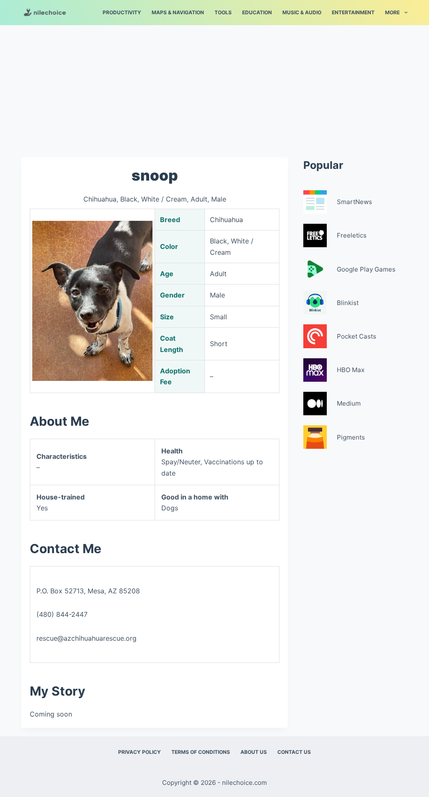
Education (257, 12)
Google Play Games (366, 269)
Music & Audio (301, 12)
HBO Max (350, 370)
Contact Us (294, 752)
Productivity (122, 12)
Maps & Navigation (178, 12)
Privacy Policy (139, 752)
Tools (223, 12)
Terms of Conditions (200, 752)
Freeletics (352, 235)
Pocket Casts (356, 336)
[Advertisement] (214, 87)
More (392, 12)
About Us (253, 752)
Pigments (351, 437)
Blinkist (348, 303)
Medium (349, 403)
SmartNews (354, 202)
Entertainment (353, 12)
